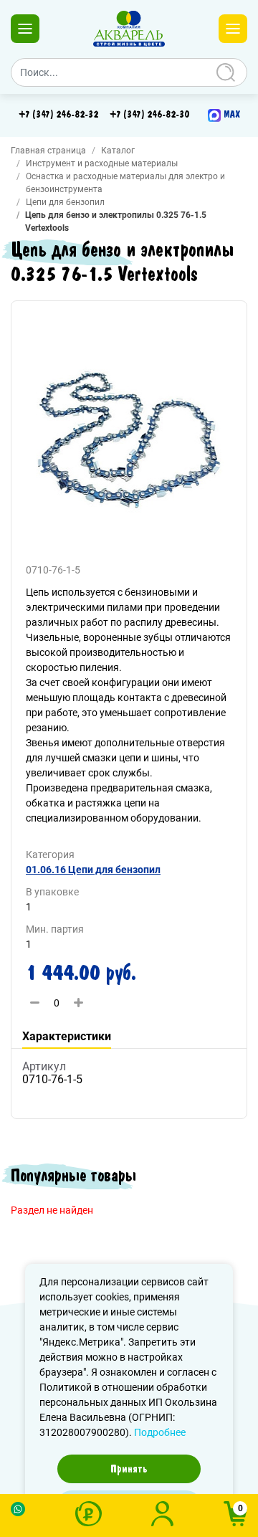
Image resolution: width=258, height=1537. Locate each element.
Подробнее (160, 1432)
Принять (129, 1469)
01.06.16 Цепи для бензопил (93, 869)
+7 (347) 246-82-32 (58, 114)
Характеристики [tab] (66, 1036)
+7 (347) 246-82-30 (149, 114)
